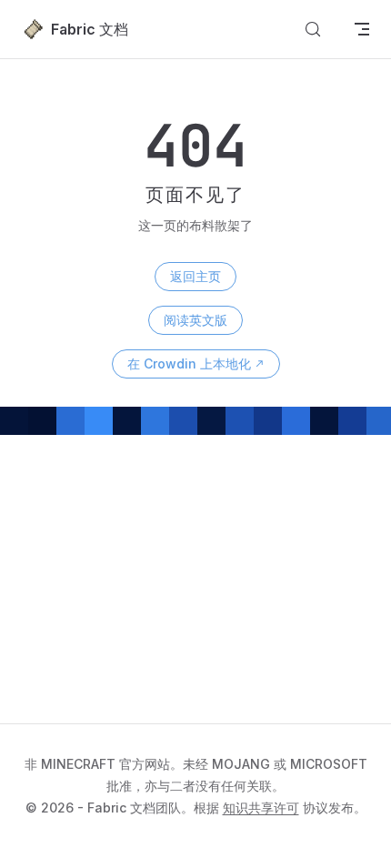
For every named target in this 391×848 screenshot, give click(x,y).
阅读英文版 (195, 320)
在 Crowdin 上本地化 (189, 363)
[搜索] (313, 29)
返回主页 (195, 276)
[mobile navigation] (362, 29)
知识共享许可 (261, 807)
